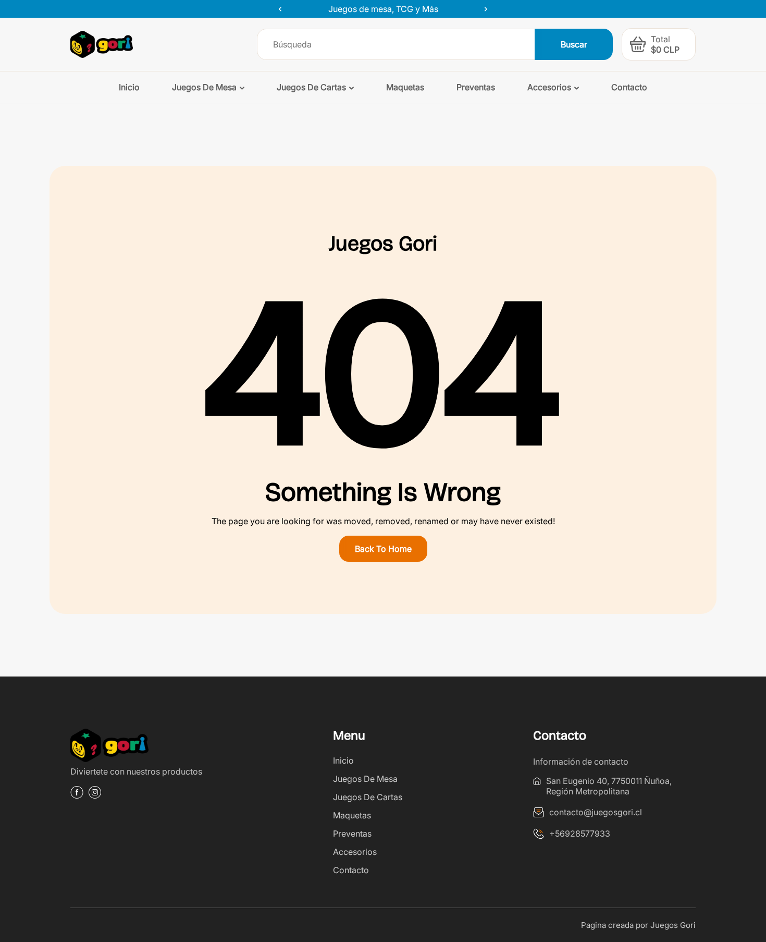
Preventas (352, 833)
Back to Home (383, 549)
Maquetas (352, 815)
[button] (638, 44)
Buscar (574, 44)
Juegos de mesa (365, 779)
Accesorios (355, 852)
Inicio (343, 760)
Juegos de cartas (367, 797)
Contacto (351, 870)
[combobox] (396, 44)
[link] (151, 747)
